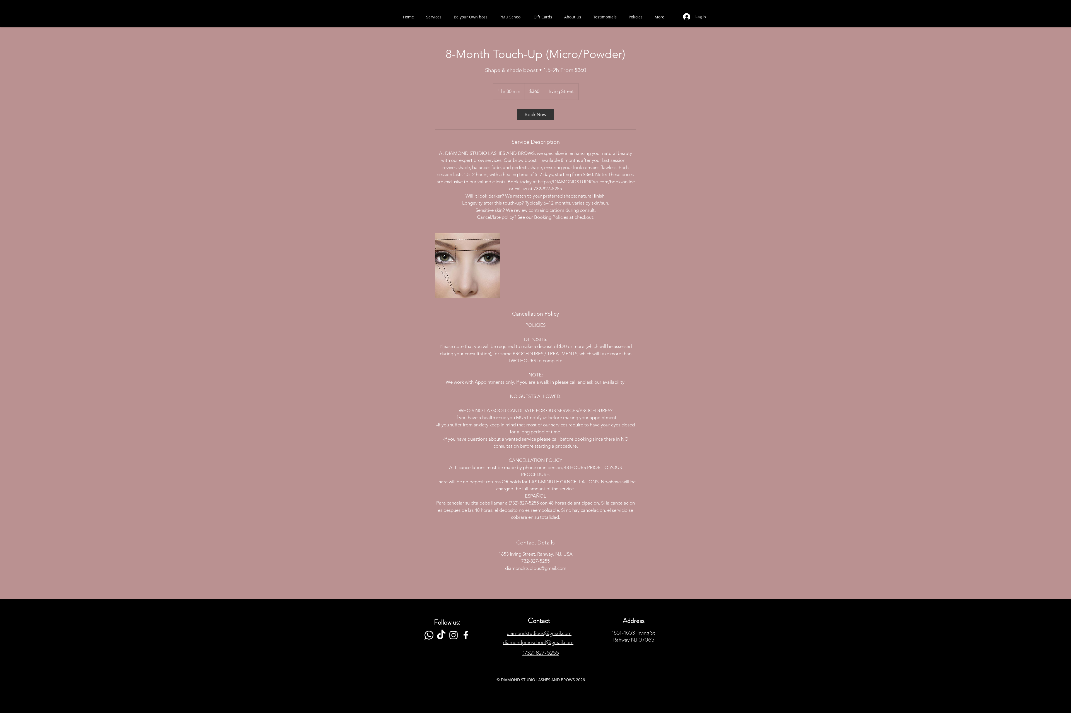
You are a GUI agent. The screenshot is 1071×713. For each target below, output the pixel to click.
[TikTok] (441, 635)
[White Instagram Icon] (453, 635)
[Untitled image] (467, 265)
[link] (535, 114)
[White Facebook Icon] (465, 635)
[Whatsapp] (429, 635)
